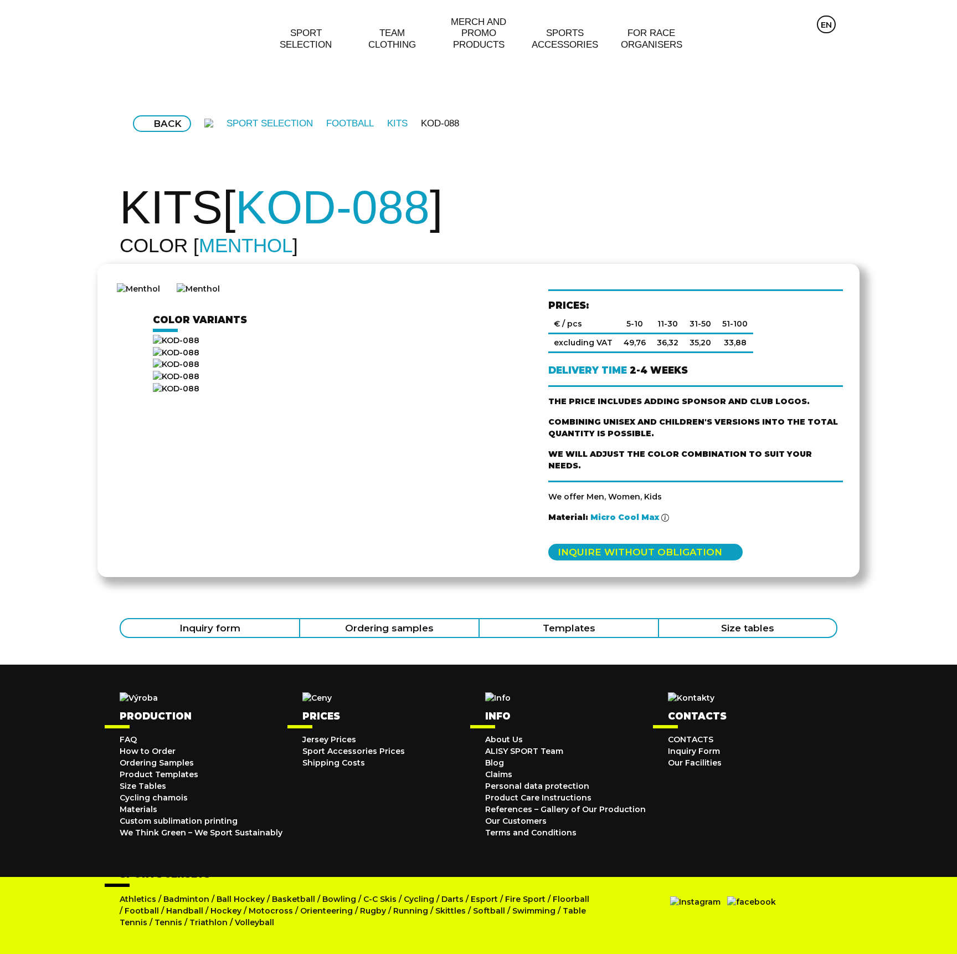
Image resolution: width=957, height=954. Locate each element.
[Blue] (335, 352)
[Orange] (335, 365)
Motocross (271, 911)
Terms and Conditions (531, 833)
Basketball (293, 899)
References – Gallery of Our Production (565, 809)
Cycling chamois (154, 798)
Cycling (420, 899)
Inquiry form (209, 628)
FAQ (128, 739)
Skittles (450, 911)
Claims (498, 774)
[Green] (335, 376)
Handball (184, 911)
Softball (489, 911)
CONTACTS (690, 739)
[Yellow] (335, 388)
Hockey (225, 911)
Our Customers (516, 821)
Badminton (186, 899)
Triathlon (208, 922)
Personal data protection (537, 786)
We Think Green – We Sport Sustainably (201, 833)
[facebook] (751, 902)
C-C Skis (380, 899)
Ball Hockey (241, 899)
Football (142, 911)
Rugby (373, 911)
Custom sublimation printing (179, 821)
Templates (569, 628)
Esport (484, 899)
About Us (504, 739)
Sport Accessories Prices (353, 751)
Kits (397, 123)
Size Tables (143, 786)
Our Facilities (695, 763)
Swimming (533, 911)
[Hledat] (782, 24)
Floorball (571, 899)
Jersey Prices (329, 739)
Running (410, 911)
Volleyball (254, 922)
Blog (494, 763)
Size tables (747, 628)
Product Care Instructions (538, 798)
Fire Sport (525, 899)
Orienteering (326, 911)
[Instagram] (695, 902)
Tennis (168, 922)
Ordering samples (389, 628)
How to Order (148, 751)
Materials (138, 809)
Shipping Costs (333, 763)
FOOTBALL (350, 123)
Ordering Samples (157, 763)
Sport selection (270, 123)
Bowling (339, 899)
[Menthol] (335, 340)
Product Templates (159, 774)
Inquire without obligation (640, 552)
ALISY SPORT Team (524, 751)
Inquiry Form (694, 751)
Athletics (138, 899)
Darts (452, 899)
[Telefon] (804, 24)
